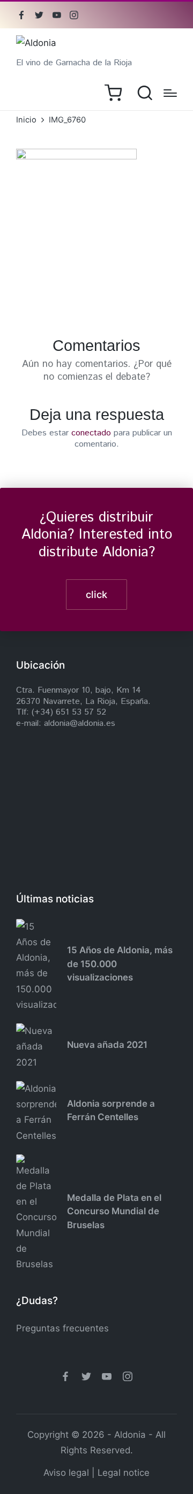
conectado (91, 433)
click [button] (96, 594)
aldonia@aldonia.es (79, 723)
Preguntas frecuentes (62, 1328)
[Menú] (170, 93)
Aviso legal (66, 1472)
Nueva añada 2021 (107, 1044)
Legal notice (124, 1472)
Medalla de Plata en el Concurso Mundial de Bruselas (114, 1211)
